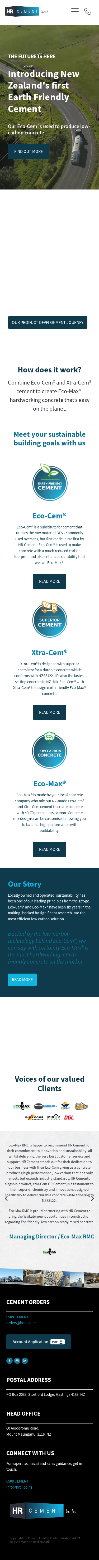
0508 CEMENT (17, 1481)
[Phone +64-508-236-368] (87, 11)
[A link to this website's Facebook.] (9, 1361)
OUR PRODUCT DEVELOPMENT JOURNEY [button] (47, 322)
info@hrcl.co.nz (19, 1487)
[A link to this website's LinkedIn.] (25, 1361)
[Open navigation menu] (75, 11)
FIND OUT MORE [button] (28, 151)
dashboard (68, 1538)
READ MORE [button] (49, 581)
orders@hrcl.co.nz (21, 1322)
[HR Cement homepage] (37, 11)
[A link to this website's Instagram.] (17, 1361)
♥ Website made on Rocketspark (45, 1540)
